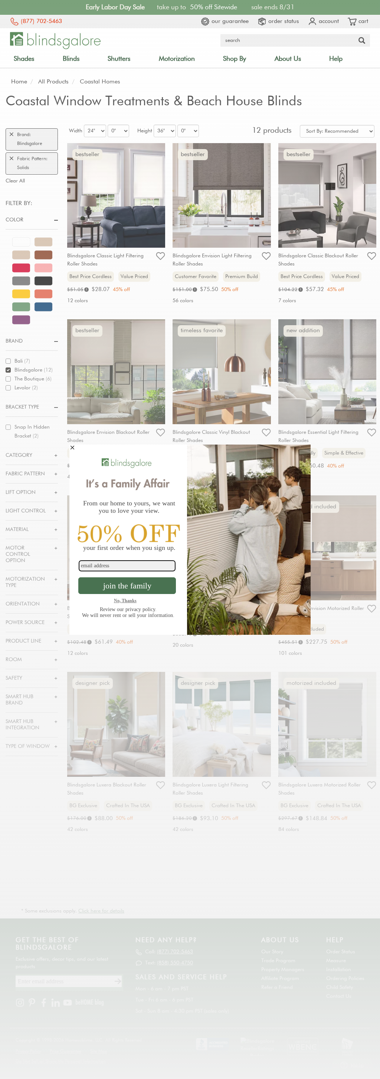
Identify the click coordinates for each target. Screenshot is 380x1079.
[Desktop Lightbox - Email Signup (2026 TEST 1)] (190, 540)
